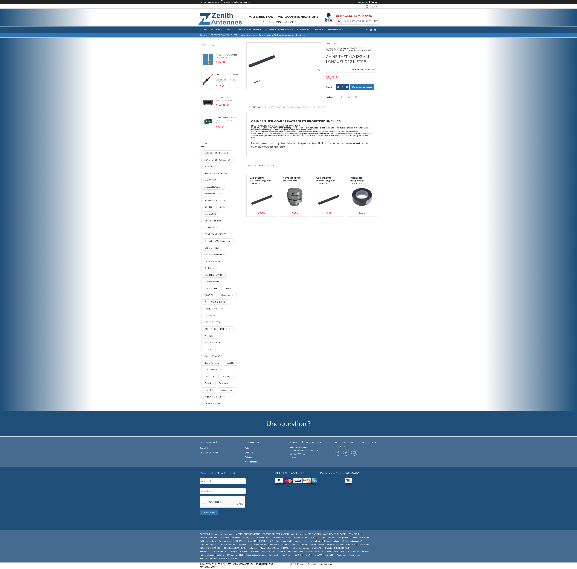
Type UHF (209, 390)
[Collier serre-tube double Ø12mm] (208, 122)
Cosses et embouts (313, 541)
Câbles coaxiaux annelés (215, 254)
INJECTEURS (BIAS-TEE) (210, 548)
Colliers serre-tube (224, 120)
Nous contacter (251, 462)
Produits (215, 29)
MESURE (285, 548)
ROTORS (208, 349)
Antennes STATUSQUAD (215, 200)
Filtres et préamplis (335, 544)
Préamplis (209, 336)
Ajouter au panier (363, 87)
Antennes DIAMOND (225, 57)
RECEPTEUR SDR (295, 551)
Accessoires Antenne (224, 534)
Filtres (229, 288)
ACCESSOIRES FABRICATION (217, 160)
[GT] (284, 58)
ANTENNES (224, 537)
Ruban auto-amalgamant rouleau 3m (357, 180)
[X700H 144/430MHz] (208, 59)
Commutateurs (211, 227)
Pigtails (328, 548)
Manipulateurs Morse (214, 309)
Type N (208, 383)
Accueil (203, 29)
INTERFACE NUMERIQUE (216, 302)
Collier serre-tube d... (226, 118)
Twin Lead (273, 555)
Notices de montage (300, 548)
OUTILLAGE (210, 315)
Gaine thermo (248, 35)
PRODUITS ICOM (224, 100)
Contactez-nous (288, 423)
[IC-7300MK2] (208, 102)
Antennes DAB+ (263, 537)
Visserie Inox (226, 390)
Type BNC (226, 376)
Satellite (230, 363)
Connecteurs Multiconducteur (217, 241)
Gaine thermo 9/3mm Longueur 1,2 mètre (325, 180)
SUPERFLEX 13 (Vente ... (227, 76)
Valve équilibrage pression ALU (292, 179)
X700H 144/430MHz (226, 55)
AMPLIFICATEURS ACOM (216, 173)
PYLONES (244, 551)
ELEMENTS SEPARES (213, 275)
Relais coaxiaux (312, 551)
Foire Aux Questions (209, 452)
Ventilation (341, 555)
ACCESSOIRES (206, 534)
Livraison (249, 452)
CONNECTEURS (266, 541)
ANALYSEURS (210, 180)
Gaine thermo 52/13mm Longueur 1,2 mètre (260, 180)
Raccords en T (279, 551)
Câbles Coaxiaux (223, 80)
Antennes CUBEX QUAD (242, 537)
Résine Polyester (346, 50)
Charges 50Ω (210, 214)
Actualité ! (319, 29)
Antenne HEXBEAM (213, 187)
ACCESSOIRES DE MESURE (216, 153)
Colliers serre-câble (360, 537)
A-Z (228, 29)
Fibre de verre (276, 544)
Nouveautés (303, 29)
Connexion (363, 2)
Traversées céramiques (256, 555)
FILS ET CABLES (211, 288)
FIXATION (220, 122)
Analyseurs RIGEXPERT (249, 29)
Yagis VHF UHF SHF (213, 397)
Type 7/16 (209, 376)
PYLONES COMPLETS (260, 551)
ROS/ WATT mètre (213, 342)
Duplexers (209, 268)
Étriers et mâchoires (213, 403)
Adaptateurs (210, 166)
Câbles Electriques (213, 261)
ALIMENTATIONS (313, 534)
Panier (374, 2)
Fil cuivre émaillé (212, 281)
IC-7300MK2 (222, 98)
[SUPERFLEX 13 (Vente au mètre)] (208, 79)
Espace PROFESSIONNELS (279, 29)
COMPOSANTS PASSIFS (215, 234)
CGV (247, 448)
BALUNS (208, 207)
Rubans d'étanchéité (362, 50)
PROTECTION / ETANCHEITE (224, 35)
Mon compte (334, 29)
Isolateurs (253, 548)
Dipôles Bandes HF (227, 544)
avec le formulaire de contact (237, 2)
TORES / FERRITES (213, 369)
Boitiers (223, 207)
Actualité (204, 448)
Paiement (249, 457)
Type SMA (223, 383)
